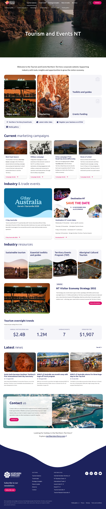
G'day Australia (11, 220)
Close (90, 2)
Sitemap (88, 502)
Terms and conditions (96, 502)
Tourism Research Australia (61, 492)
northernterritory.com (55, 436)
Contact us (14, 419)
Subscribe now (10, 490)
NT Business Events (59, 478)
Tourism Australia (58, 489)
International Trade (59, 481)
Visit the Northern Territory (61, 475)
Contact (97, 2)
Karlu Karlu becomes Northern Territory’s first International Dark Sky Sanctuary (19, 375)
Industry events (55, 7)
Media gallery (65, 7)
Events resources (22, 7)
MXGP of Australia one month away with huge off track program (52, 375)
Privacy (82, 502)
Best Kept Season (12, 157)
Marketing (33, 7)
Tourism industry (31, 2)
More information (95, 303)
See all (98, 347)
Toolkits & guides (9, 7)
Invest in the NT (58, 484)
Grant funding (43, 7)
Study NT (56, 487)
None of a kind (85, 157)
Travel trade (42, 2)
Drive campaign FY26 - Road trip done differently (65, 158)
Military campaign (37, 157)
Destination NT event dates (65, 220)
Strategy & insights (53, 2)
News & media (66, 2)
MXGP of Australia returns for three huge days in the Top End (86, 375)
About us (74, 2)
